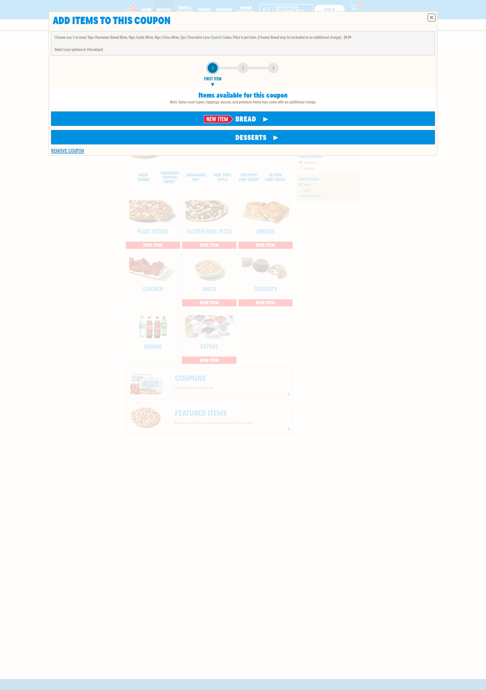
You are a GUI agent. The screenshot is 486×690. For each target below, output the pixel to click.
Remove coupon (67, 150)
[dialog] (243, 83)
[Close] (432, 17)
